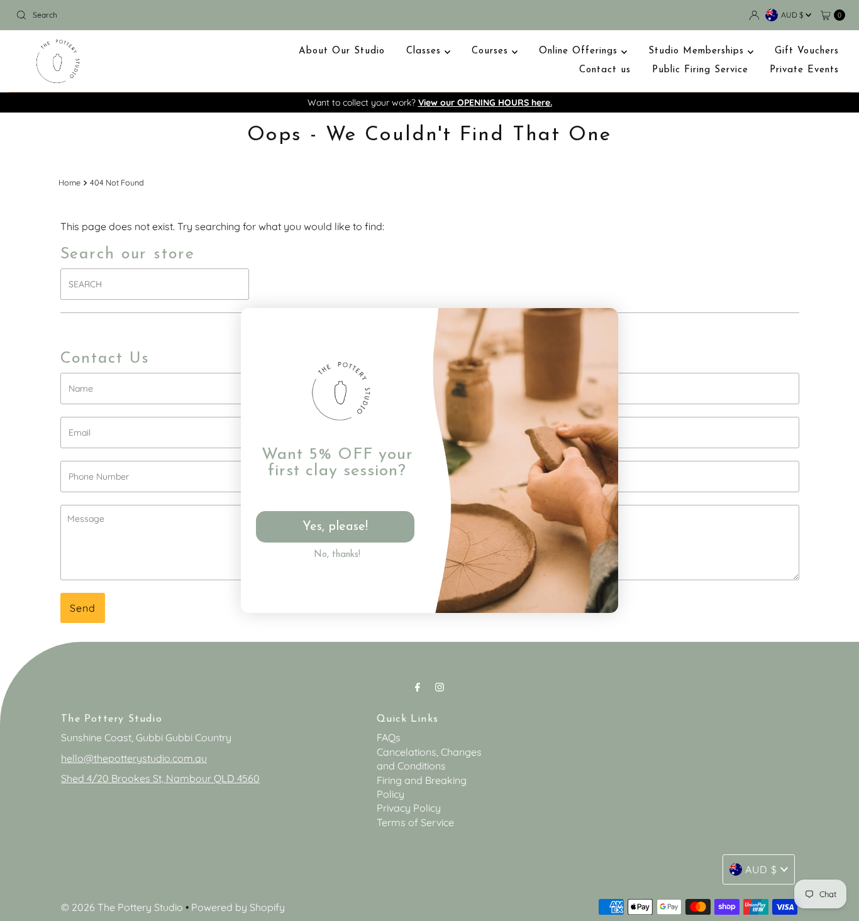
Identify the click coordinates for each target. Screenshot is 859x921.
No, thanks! (337, 555)
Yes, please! (335, 527)
